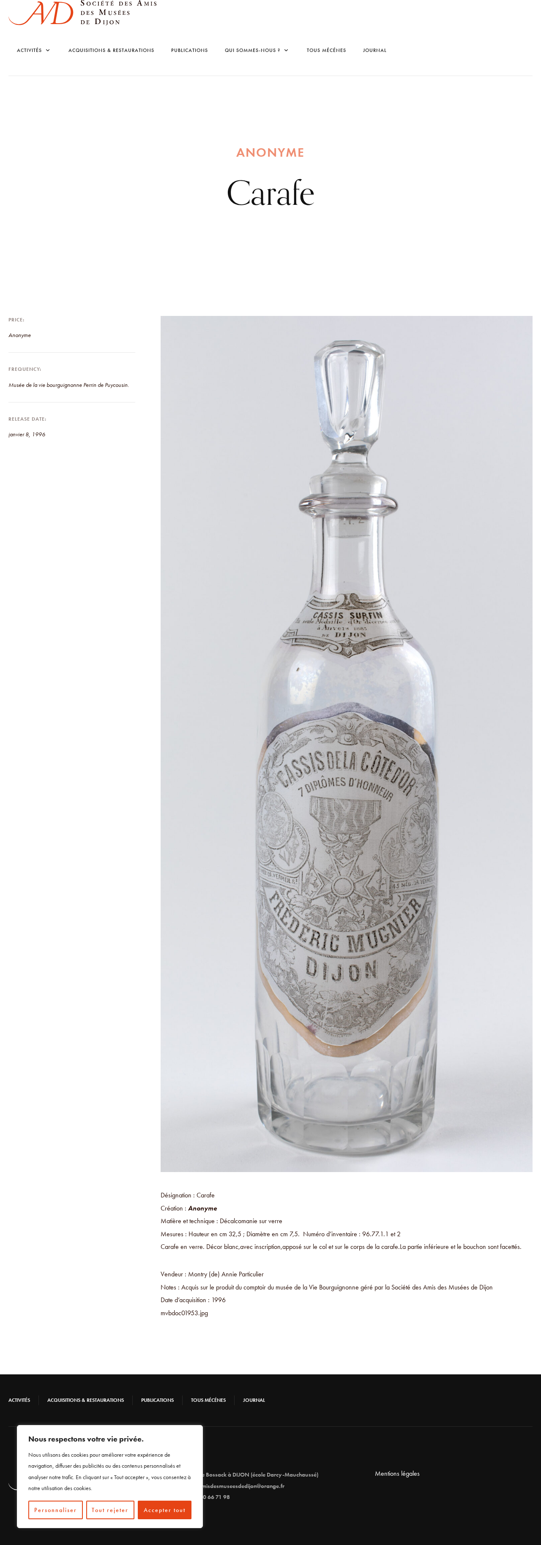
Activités (19, 1400)
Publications (189, 50)
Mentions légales (397, 1473)
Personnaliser (55, 1510)
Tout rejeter (110, 1510)
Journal (375, 50)
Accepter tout (165, 1510)
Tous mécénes (326, 50)
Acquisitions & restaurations (111, 50)
